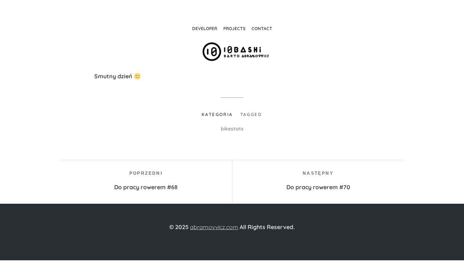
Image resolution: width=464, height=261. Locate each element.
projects (234, 28)
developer (204, 28)
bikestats (232, 128)
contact (262, 28)
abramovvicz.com (214, 227)
